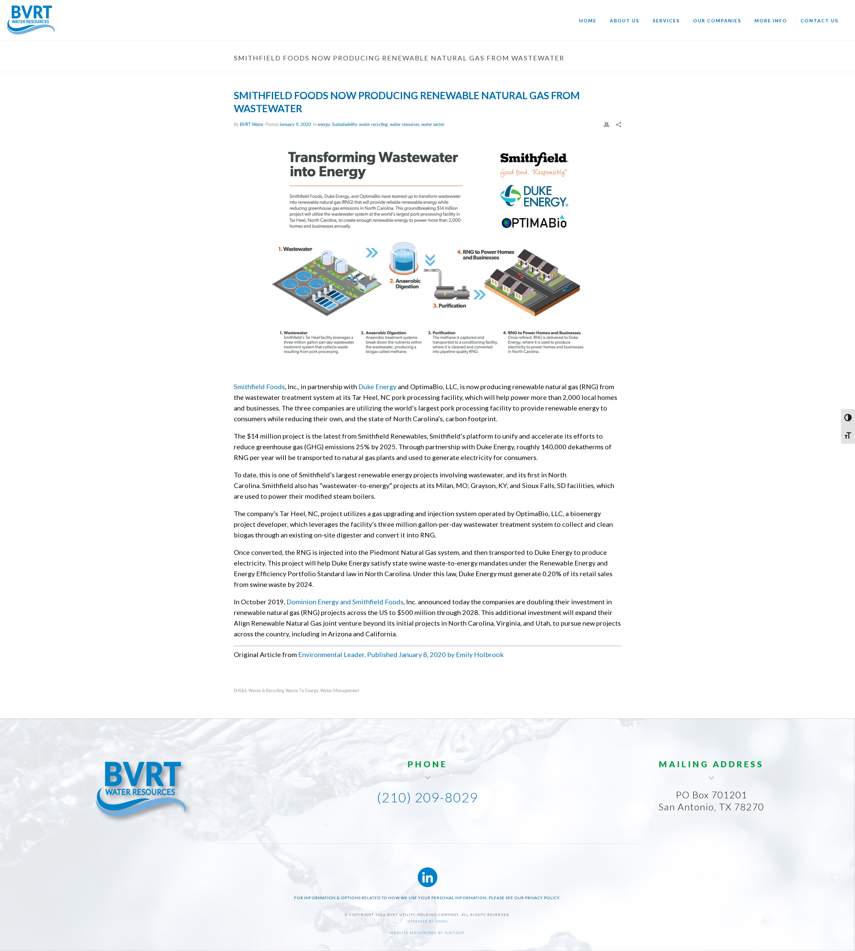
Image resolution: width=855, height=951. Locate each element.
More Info (770, 20)
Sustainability (344, 124)
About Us (624, 20)
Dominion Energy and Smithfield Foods (345, 602)
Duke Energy (377, 386)
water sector (433, 124)
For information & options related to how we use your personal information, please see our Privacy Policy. (427, 897)
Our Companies (717, 20)
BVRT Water (252, 124)
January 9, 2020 (295, 124)
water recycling (373, 124)
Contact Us (819, 20)
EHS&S (240, 690)
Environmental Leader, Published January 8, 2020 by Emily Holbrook (401, 654)
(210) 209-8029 (427, 797)
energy (324, 124)
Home (587, 20)
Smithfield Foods (259, 386)
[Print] (606, 124)
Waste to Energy (302, 690)
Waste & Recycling (266, 690)
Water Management (339, 690)
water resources (404, 124)
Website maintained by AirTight (427, 933)
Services (666, 20)
